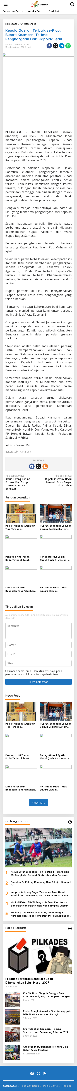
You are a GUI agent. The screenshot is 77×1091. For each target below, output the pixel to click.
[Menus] (5, 4)
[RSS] (45, 466)
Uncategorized (12, 47)
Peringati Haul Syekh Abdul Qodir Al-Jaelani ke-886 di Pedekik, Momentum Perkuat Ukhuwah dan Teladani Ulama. (55, 558)
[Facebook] (32, 466)
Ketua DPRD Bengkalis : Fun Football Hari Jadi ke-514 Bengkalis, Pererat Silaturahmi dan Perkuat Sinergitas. (40, 873)
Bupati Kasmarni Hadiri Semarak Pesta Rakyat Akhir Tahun (58, 480)
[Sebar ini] (49, 45)
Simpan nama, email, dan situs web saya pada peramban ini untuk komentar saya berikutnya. (33, 672)
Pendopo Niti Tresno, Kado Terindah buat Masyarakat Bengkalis (18, 558)
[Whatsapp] (68, 45)
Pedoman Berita (30, 1085)
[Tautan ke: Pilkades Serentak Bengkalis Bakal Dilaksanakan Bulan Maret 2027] (38, 954)
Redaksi (66, 1085)
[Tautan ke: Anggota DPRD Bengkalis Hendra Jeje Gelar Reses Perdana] (12, 1052)
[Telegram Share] (61, 45)
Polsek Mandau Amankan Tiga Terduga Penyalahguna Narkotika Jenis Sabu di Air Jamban (20, 527)
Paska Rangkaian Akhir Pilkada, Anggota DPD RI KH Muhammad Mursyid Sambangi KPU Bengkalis (47, 1013)
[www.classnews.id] (39, 4)
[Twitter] (38, 466)
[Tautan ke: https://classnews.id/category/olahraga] (70, 822)
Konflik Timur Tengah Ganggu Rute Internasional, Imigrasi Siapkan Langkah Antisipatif (47, 995)
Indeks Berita (50, 1085)
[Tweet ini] (55, 45)
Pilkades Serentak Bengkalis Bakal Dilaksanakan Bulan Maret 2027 (29, 980)
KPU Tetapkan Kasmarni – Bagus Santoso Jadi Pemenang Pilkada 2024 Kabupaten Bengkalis (45, 1030)
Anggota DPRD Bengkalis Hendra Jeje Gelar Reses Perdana (45, 1048)
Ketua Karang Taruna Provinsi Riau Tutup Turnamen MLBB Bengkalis (17, 482)
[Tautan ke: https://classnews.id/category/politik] (70, 928)
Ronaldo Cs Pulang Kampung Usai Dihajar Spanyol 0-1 (41, 884)
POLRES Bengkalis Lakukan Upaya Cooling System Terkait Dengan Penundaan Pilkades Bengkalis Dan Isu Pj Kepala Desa (55, 527)
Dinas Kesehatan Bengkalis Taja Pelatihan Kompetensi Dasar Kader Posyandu (20, 589)
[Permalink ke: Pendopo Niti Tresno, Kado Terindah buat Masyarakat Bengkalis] (21, 544)
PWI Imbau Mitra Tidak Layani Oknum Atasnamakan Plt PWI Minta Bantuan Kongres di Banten (55, 589)
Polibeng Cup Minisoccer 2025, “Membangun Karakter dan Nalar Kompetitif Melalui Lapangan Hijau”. (40, 914)
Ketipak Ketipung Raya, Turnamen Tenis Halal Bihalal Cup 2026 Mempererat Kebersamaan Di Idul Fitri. (41, 894)
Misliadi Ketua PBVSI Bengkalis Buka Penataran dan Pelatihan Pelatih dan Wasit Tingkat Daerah (39, 904)
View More (38, 802)
